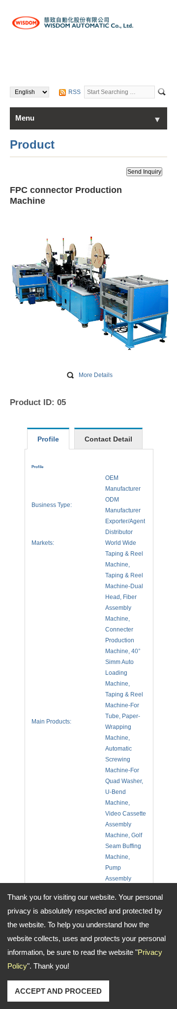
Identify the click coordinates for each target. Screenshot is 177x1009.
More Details (96, 375)
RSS (74, 92)
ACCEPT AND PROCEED (58, 991)
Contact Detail (108, 439)
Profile (48, 439)
